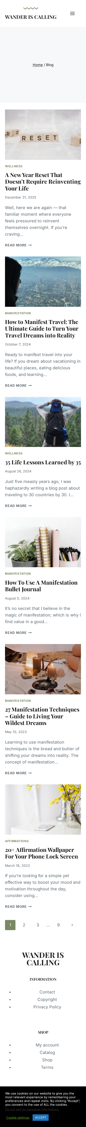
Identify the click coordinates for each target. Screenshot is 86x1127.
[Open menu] (74, 13)
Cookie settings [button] (17, 1118)
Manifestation (18, 313)
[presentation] (43, 135)
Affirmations (17, 841)
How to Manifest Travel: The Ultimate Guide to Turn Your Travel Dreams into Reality (41, 328)
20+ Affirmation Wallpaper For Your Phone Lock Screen (41, 853)
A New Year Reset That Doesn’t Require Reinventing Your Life (43, 181)
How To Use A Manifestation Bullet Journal (41, 586)
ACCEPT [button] (40, 1117)
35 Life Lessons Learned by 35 (43, 462)
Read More (18, 245)
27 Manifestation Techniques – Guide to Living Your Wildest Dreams (42, 716)
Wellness (14, 166)
